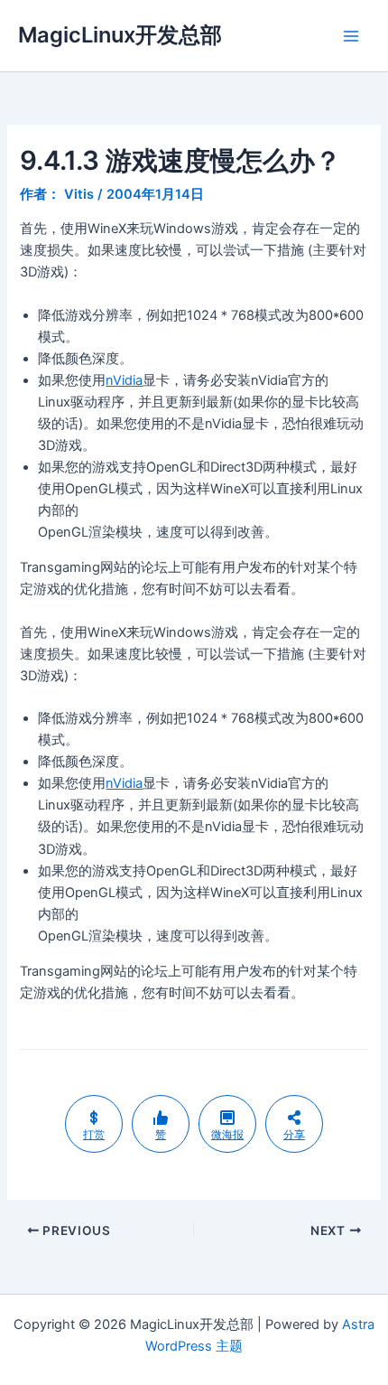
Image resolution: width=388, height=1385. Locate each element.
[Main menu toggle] (351, 36)
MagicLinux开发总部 (120, 35)
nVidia (124, 380)
